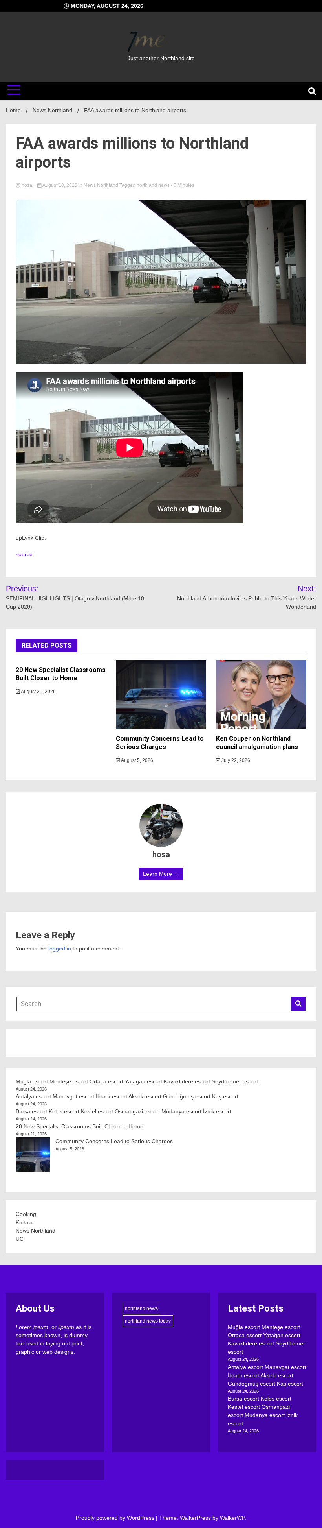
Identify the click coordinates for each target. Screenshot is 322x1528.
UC (20, 1239)
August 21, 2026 (38, 691)
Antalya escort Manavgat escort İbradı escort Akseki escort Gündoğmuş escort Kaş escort (127, 1096)
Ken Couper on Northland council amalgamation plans (257, 743)
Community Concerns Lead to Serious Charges (160, 743)
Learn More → (161, 874)
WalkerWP (232, 1518)
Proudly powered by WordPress (116, 1518)
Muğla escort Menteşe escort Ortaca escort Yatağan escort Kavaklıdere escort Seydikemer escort (137, 1081)
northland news (153, 185)
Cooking (26, 1214)
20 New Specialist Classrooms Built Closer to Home (61, 674)
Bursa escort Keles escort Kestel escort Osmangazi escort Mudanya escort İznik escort (123, 1111)
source (24, 554)
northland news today (148, 1321)
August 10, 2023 (60, 185)
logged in (59, 948)
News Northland (101, 185)
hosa (26, 185)
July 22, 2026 (235, 760)
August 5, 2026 (136, 760)
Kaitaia (24, 1222)
